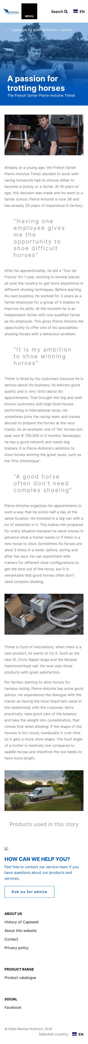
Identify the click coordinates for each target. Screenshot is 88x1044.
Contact (11, 939)
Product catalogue (20, 977)
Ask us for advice (29, 891)
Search (57, 12)
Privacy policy (17, 947)
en (82, 11)
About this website (21, 930)
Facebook (13, 1007)
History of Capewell (22, 922)
